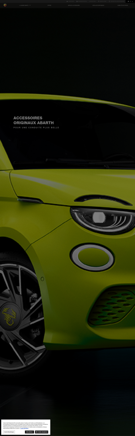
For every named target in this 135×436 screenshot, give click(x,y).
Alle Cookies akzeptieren (41, 431)
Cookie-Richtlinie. (24, 428)
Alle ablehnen (29, 431)
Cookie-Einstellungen (9, 431)
